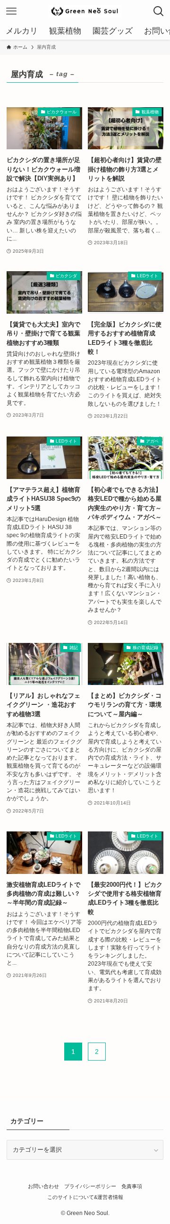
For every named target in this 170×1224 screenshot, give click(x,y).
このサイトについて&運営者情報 (85, 1197)
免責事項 (131, 1186)
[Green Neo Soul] (85, 11)
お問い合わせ (43, 1186)
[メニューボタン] (11, 11)
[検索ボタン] (158, 11)
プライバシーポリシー (90, 1186)
